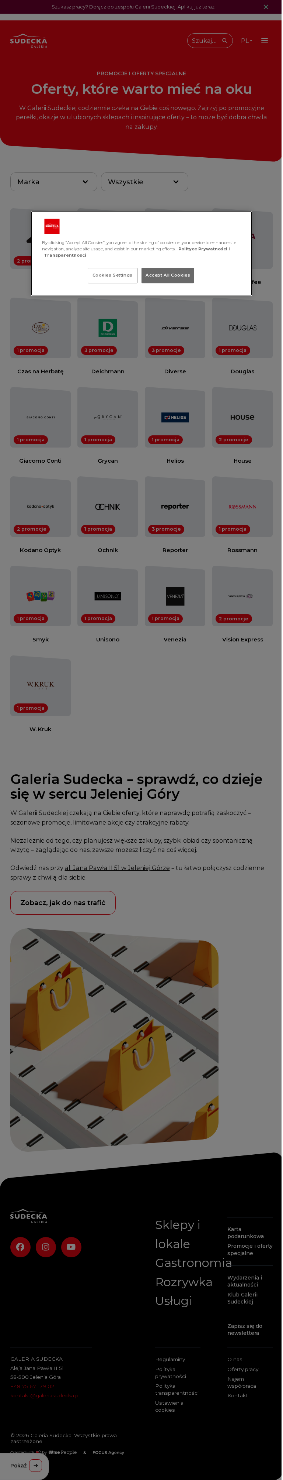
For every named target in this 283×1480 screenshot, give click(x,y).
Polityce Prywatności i (204, 248)
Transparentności (65, 255)
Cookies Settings (112, 275)
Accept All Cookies (168, 275)
